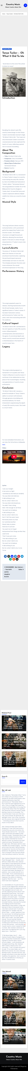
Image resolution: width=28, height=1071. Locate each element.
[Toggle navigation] (1, 5)
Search (4, 776)
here (3, 444)
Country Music (13, 4)
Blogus (23, 1066)
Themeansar (14, 1068)
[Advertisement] (14, 32)
